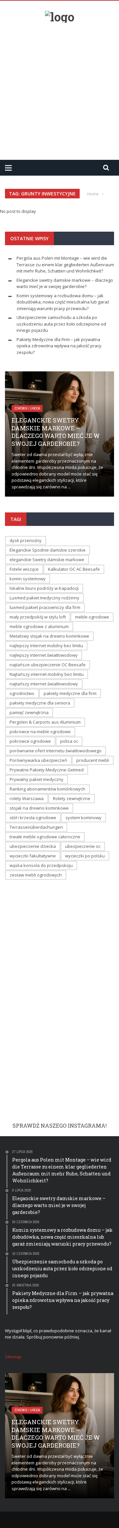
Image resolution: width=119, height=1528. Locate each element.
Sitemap (13, 1357)
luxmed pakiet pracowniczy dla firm (45, 607)
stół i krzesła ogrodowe (33, 818)
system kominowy (83, 818)
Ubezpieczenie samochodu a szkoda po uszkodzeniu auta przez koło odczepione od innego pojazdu (61, 323)
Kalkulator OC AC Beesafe (74, 569)
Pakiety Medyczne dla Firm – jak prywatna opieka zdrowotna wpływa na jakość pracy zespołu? (59, 345)
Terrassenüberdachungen (36, 827)
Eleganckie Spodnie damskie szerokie (48, 550)
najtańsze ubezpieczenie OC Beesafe (48, 665)
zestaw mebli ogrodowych (36, 875)
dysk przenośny (26, 540)
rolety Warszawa (27, 798)
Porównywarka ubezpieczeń (38, 760)
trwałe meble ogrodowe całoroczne (45, 837)
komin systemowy (28, 579)
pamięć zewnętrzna (29, 712)
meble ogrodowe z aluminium (39, 626)
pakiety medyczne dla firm (70, 693)
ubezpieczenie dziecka (33, 846)
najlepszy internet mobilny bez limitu (46, 646)
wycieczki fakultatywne (33, 856)
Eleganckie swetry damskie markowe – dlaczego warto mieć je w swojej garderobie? (65, 283)
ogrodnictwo (22, 693)
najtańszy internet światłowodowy (44, 684)
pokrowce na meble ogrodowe (40, 732)
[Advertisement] (59, 88)
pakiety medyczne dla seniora (40, 703)
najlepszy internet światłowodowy (44, 655)
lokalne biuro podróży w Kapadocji (44, 588)
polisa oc (69, 741)
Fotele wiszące (24, 569)
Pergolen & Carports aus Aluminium (45, 722)
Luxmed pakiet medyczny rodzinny (44, 598)
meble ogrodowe (92, 617)
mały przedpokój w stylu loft (38, 617)
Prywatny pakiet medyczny (36, 779)
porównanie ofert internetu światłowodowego (55, 751)
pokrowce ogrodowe (30, 741)
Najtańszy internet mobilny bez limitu (47, 674)
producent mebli (92, 760)
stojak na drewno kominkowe (39, 808)
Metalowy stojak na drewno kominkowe (49, 636)
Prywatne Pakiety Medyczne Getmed (47, 770)
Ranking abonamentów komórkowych (47, 789)
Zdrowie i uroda (27, 408)
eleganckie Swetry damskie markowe (47, 559)
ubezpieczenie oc (82, 846)
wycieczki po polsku (85, 856)
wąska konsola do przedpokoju (41, 865)
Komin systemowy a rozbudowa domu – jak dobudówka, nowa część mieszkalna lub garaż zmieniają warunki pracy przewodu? (63, 302)
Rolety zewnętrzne (71, 798)
